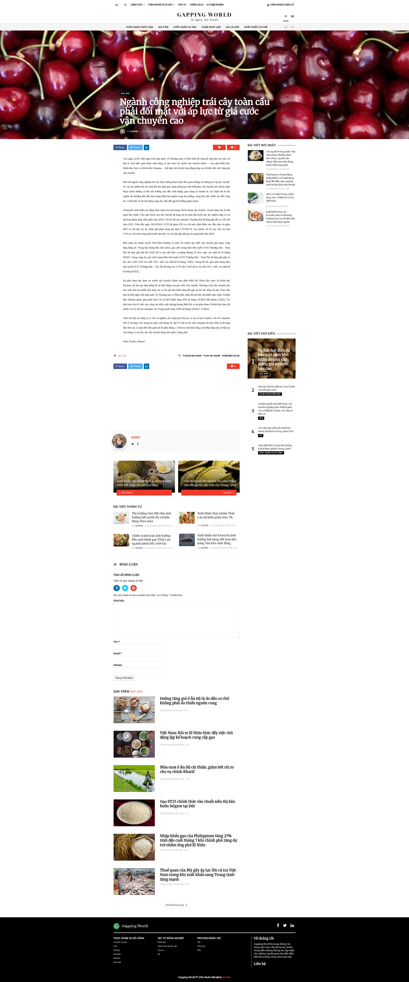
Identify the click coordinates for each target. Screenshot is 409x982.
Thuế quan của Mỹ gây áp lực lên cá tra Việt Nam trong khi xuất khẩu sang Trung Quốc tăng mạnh (198, 875)
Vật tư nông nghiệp (171, 938)
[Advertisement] (176, 398)
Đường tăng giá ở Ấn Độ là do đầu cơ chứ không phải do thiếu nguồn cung (194, 700)
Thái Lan (225, 27)
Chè (115, 946)
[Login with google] (133, 592)
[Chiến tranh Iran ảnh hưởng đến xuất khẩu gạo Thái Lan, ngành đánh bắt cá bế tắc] (121, 540)
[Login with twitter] (126, 592)
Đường (116, 950)
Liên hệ (260, 964)
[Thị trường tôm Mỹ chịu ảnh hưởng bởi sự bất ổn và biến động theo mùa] (121, 517)
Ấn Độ (170, 27)
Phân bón (162, 942)
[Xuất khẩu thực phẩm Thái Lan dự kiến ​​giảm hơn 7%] (187, 517)
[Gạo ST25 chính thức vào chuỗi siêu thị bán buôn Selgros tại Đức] (134, 812)
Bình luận (118, 600)
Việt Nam (241, 27)
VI (286, 16)
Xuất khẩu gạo (204, 27)
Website (117, 665)
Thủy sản (201, 946)
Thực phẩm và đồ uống (128, 938)
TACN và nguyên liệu (270, 394)
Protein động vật (209, 938)
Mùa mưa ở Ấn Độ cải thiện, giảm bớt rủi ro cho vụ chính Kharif (197, 769)
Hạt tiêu (116, 958)
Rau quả (125, 93)
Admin (134, 131)
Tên (116, 641)
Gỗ (260, 435)
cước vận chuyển (212, 355)
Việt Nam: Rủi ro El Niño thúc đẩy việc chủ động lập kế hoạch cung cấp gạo (196, 735)
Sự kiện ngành (215, 4)
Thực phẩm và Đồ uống (271, 453)
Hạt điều (263, 374)
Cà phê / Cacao (120, 942)
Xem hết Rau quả (175, 905)
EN (292, 16)
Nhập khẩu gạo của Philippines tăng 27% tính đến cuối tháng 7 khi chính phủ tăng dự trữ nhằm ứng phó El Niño (198, 840)
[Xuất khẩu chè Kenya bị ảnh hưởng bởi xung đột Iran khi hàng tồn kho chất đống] (187, 539)
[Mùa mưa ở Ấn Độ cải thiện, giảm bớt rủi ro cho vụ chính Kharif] (134, 778)
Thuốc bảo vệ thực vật (167, 946)
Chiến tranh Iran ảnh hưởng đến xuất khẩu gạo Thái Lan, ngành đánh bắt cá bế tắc (151, 539)
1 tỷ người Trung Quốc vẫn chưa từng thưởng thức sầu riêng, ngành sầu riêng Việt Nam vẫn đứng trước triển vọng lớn (280, 158)
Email (117, 653)
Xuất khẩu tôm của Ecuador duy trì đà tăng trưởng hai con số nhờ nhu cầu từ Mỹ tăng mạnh (280, 216)
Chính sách (196, 4)
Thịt (198, 942)
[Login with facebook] (117, 592)
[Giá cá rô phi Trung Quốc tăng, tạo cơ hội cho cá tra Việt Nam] (256, 198)
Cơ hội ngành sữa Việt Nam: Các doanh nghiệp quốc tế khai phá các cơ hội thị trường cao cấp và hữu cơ (275, 408)
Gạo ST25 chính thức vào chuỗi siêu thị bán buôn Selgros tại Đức (197, 803)
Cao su (161, 950)
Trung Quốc (154, 27)
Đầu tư (182, 4)
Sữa (261, 418)
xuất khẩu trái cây (231, 355)
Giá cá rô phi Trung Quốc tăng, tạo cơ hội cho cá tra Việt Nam (280, 197)
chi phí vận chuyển (193, 355)
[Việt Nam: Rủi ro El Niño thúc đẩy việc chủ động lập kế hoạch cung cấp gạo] (134, 744)
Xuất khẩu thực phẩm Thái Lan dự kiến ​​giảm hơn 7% (215, 515)
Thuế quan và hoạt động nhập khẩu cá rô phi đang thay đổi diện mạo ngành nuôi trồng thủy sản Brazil (280, 179)
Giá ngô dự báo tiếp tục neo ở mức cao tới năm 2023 (276, 388)
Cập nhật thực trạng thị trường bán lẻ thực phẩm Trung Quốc (275, 447)
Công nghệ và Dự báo (160, 4)
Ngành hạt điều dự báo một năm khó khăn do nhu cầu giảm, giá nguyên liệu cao (274, 359)
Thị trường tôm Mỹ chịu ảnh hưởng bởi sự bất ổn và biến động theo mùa (151, 517)
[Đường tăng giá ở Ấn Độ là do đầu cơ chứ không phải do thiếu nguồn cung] (134, 709)
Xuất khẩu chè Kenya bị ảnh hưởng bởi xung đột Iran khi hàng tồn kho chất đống (216, 539)
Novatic (226, 977)
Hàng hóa (137, 4)
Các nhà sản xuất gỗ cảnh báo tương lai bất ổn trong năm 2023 (275, 429)
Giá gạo (184, 27)
